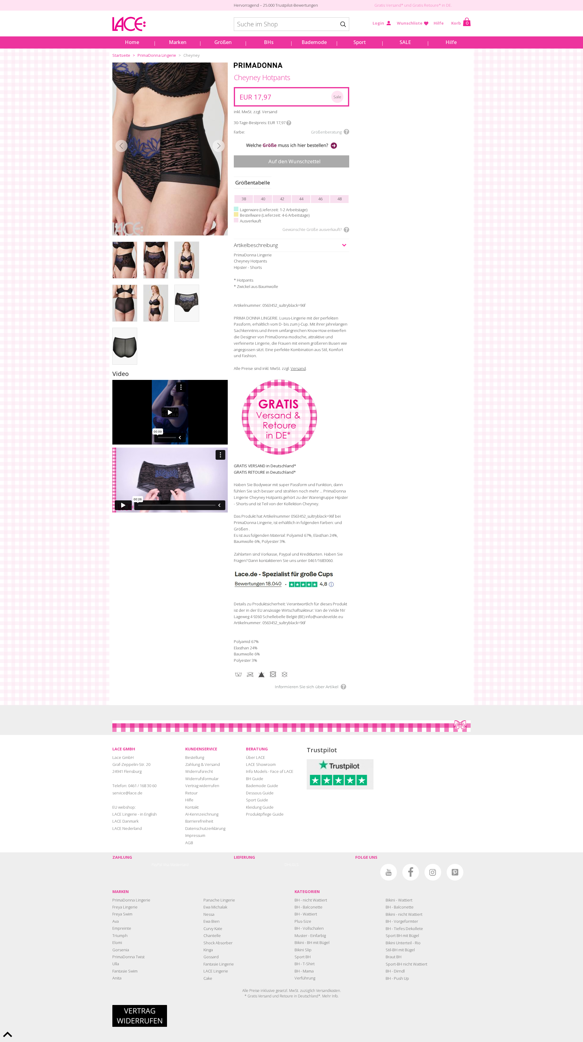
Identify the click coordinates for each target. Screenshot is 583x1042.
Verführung (305, 978)
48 (339, 198)
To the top (7, 1034)
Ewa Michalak (215, 907)
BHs (269, 42)
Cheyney (191, 55)
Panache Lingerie (219, 900)
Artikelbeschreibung (256, 245)
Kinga (208, 949)
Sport (359, 42)
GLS (295, 864)
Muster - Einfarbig (310, 935)
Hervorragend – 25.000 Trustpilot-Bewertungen (276, 5)
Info (288, 122)
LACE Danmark (125, 821)
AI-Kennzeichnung (201, 814)
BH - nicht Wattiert (311, 900)
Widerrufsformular (202, 778)
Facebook (410, 872)
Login (378, 23)
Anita (116, 978)
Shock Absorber (218, 943)
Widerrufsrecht (199, 771)
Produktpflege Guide (265, 814)
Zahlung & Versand (202, 764)
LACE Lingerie (215, 971)
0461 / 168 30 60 (142, 785)
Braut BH (393, 956)
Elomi (117, 942)
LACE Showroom (261, 764)
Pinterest (455, 872)
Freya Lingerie (125, 907)
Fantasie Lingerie (218, 964)
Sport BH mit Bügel (402, 935)
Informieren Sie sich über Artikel (307, 686)
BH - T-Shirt (305, 963)
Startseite (121, 55)
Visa (166, 864)
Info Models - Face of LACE (269, 771)
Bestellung (194, 757)
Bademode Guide (262, 785)
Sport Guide (257, 800)
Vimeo (366, 872)
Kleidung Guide (260, 807)
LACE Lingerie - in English (134, 814)
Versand (298, 368)
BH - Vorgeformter (402, 921)
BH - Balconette (308, 907)
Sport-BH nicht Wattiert (406, 964)
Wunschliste (409, 23)
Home (132, 42)
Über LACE (255, 757)
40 (263, 198)
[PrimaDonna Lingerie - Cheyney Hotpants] (170, 149)
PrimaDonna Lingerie (157, 55)
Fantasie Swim (125, 971)
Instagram (432, 872)
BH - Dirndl (395, 971)
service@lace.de (127, 793)
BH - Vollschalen (309, 928)
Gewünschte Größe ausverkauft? (312, 229)
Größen (223, 42)
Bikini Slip (303, 949)
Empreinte (121, 928)
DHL (288, 864)
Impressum (195, 835)
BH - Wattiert (306, 914)
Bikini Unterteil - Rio (403, 943)
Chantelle (212, 935)
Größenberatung (326, 132)
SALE (405, 42)
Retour (191, 793)
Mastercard (179, 864)
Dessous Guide (260, 793)
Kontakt (192, 807)
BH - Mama (304, 971)
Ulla (115, 963)
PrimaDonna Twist (128, 956)
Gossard (211, 956)
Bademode (314, 42)
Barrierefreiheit (199, 821)
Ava (115, 921)
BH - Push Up (397, 978)
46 (320, 198)
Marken (177, 42)
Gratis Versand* (388, 5)
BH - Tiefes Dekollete (404, 928)
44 (301, 198)
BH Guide (254, 778)
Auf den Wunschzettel (294, 161)
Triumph (120, 935)
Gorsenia (120, 949)
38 (244, 198)
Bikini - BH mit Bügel (312, 942)
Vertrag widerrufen (202, 785)
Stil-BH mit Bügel (400, 949)
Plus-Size (303, 921)
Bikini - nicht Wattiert (404, 914)
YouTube (388, 872)
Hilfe (439, 23)
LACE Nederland (127, 828)
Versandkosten (328, 990)
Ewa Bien (211, 921)
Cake (207, 978)
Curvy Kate (212, 928)
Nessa (208, 914)
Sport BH (303, 956)
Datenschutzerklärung (205, 828)
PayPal (157, 864)
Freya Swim (122, 914)
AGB (189, 842)
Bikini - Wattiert (399, 900)
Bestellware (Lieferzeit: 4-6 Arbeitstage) (274, 215)
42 (282, 198)
